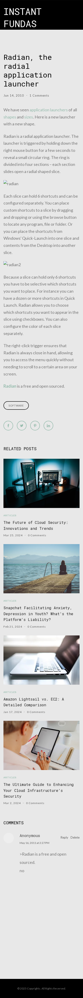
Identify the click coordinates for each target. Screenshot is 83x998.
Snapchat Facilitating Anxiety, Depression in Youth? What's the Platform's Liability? (38, 613)
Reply (64, 837)
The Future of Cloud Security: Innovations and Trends (35, 525)
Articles (10, 515)
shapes (9, 116)
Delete (75, 837)
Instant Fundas (22, 17)
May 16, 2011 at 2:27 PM (34, 843)
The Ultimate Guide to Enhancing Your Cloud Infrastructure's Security (38, 790)
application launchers (49, 109)
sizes (28, 116)
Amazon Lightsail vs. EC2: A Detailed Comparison (33, 702)
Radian (9, 386)
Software (16, 405)
